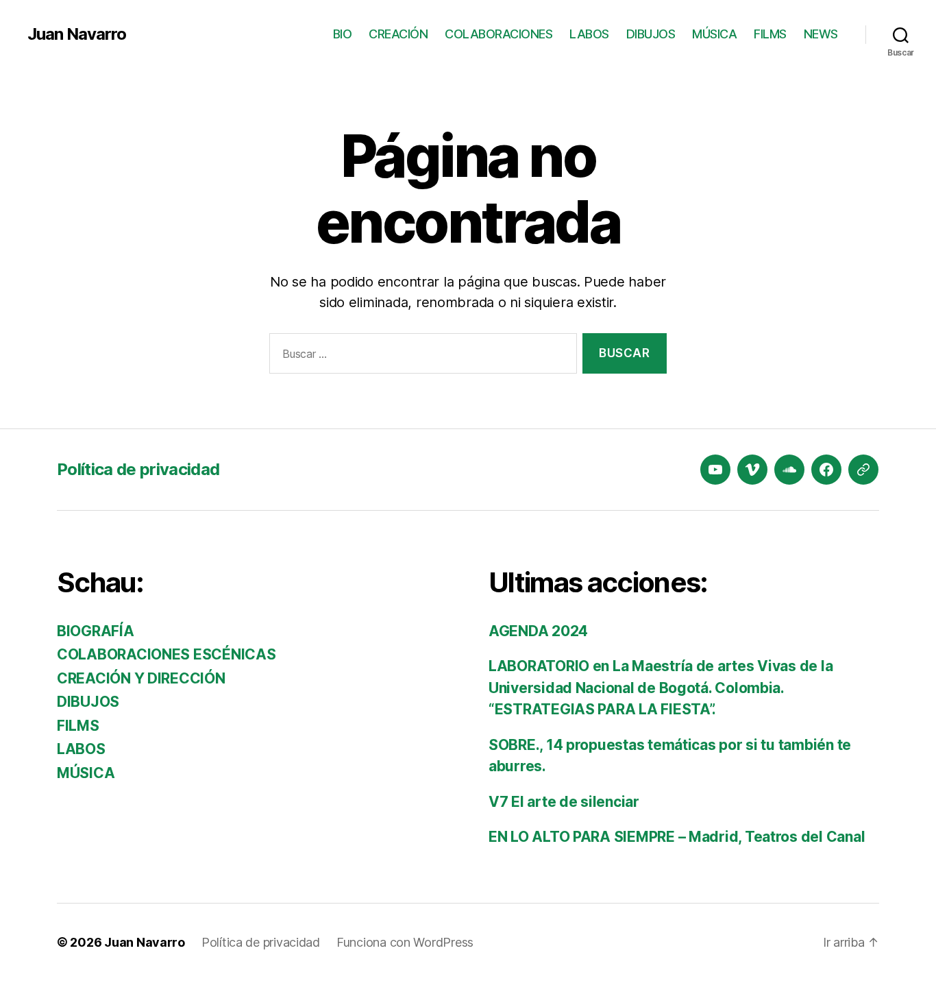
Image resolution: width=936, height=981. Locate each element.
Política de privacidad (138, 469)
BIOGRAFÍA (95, 631)
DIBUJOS (651, 34)
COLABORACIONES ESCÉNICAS (166, 654)
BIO (342, 34)
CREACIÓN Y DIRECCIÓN (141, 678)
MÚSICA (714, 34)
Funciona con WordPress (404, 942)
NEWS (821, 34)
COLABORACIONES (498, 34)
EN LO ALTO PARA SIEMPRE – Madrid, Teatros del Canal (677, 836)
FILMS (770, 34)
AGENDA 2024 (538, 631)
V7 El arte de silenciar (564, 801)
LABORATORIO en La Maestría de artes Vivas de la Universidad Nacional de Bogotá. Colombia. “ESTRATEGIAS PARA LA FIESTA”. (661, 687)
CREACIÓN (398, 34)
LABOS (589, 34)
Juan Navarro (76, 34)
